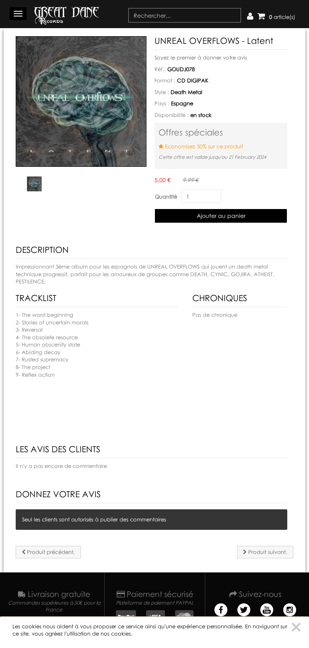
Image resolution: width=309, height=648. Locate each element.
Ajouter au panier (221, 215)
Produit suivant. (267, 552)
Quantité (166, 196)
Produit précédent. (50, 552)
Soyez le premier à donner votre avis (200, 57)
